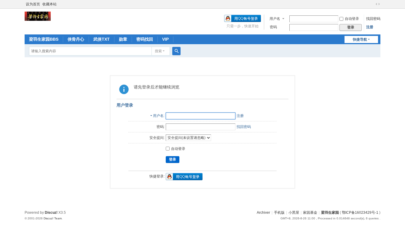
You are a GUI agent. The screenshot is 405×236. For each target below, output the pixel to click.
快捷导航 (360, 39)
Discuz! (51, 212)
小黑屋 (293, 212)
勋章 (123, 39)
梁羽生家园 (330, 212)
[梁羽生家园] (38, 16)
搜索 (158, 51)
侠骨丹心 (76, 39)
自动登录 (352, 19)
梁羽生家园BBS (43, 39)
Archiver (263, 212)
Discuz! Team (53, 218)
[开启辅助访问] (372, 4)
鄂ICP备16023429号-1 (360, 212)
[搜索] (176, 51)
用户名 (275, 19)
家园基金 (310, 212)
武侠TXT (101, 39)
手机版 (279, 212)
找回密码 (373, 19)
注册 (369, 27)
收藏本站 (49, 4)
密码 (273, 27)
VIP (165, 39)
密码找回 (144, 39)
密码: (161, 127)
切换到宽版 (377, 4)
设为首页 (33, 4)
